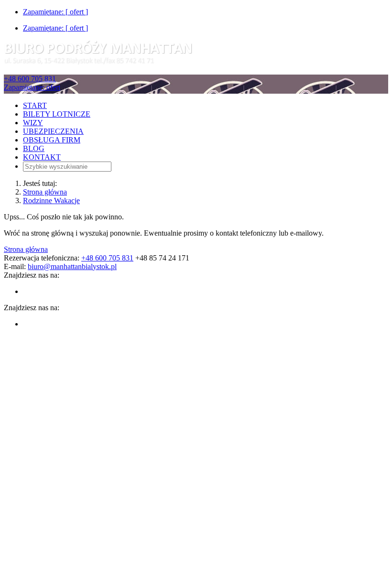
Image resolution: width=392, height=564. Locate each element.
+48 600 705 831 (30, 79)
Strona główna (45, 192)
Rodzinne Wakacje (51, 200)
